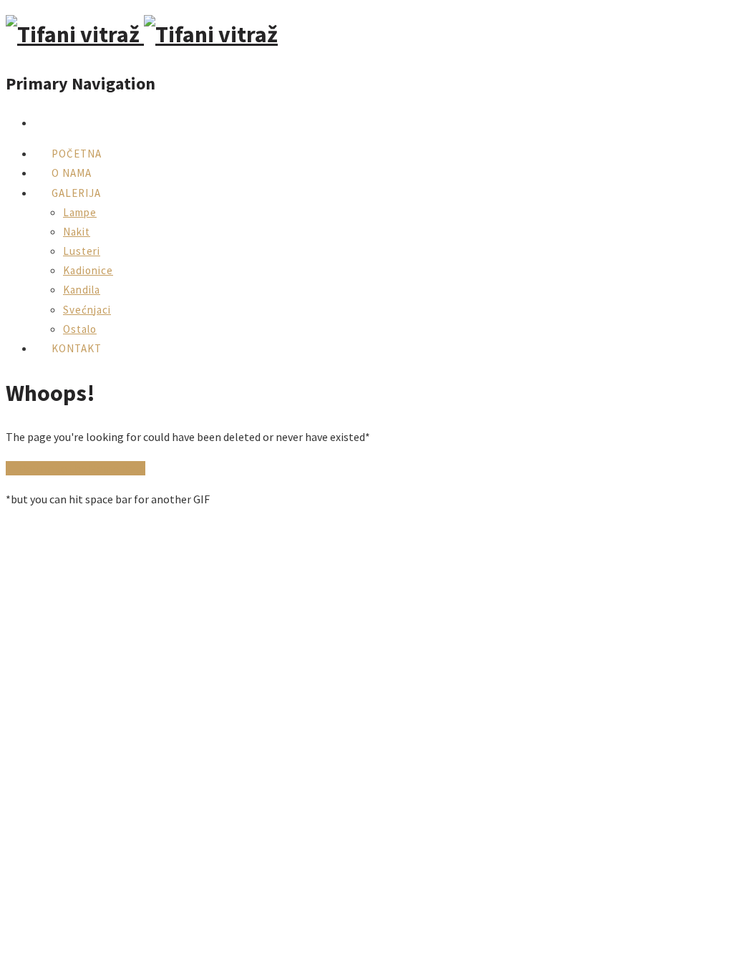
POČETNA (77, 153)
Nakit (76, 231)
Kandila (81, 289)
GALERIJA (76, 193)
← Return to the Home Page (75, 468)
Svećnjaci (87, 309)
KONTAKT (77, 348)
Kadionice (88, 270)
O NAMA (72, 173)
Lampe (80, 212)
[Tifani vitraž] (142, 34)
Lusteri (81, 251)
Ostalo (80, 329)
